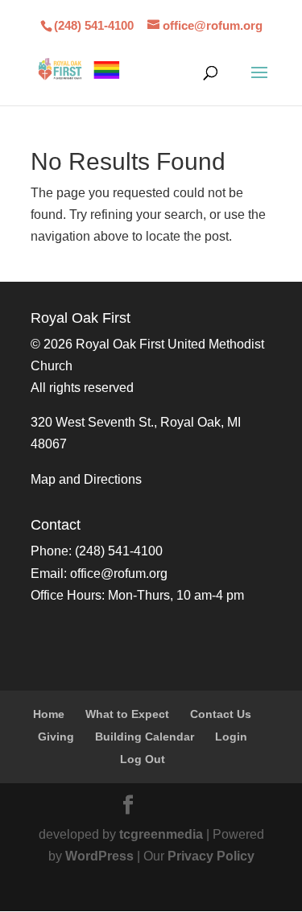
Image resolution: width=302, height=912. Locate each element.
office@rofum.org (119, 573)
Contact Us (220, 714)
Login (231, 736)
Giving (56, 736)
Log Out (142, 759)
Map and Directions (86, 479)
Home (48, 714)
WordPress (99, 856)
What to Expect (127, 714)
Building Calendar (144, 736)
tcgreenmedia (161, 834)
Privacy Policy (211, 856)
